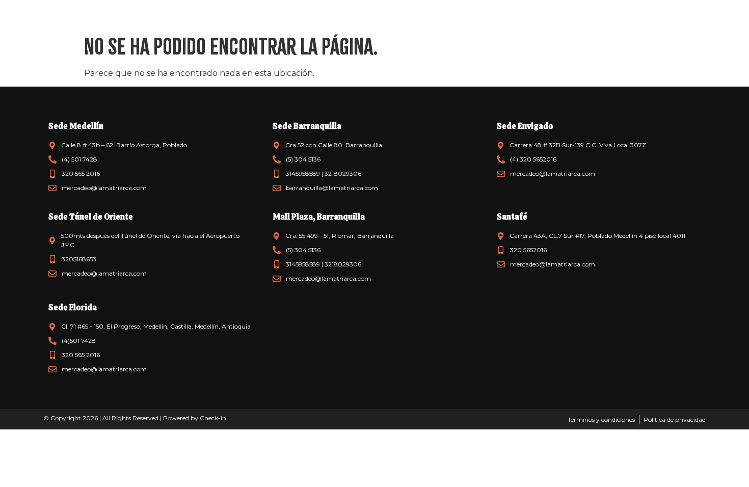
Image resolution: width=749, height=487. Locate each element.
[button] (21, 21)
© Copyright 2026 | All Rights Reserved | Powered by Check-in (134, 418)
